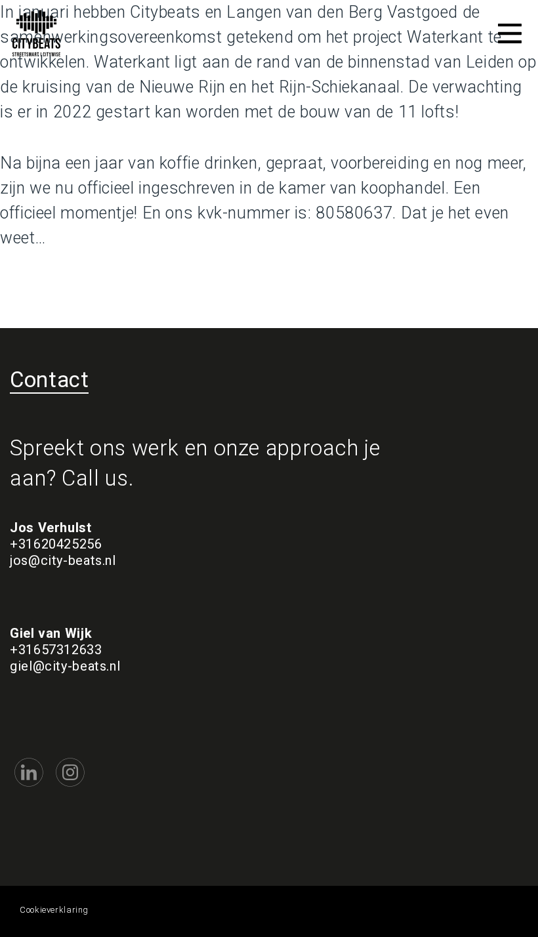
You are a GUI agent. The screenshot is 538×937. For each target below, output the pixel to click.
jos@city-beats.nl (63, 560)
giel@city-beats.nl (65, 666)
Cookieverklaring (54, 910)
